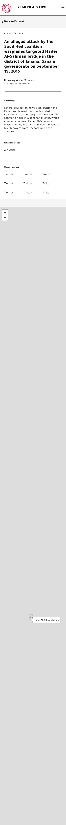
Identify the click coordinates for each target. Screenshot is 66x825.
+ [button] (5, 212)
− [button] (5, 217)
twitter (8, 174)
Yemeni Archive (32, 8)
